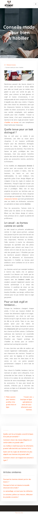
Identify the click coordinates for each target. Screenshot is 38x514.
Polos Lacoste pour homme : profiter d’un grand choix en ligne (11, 402)
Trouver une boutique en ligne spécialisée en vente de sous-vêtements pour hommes (26, 403)
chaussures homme (11, 199)
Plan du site (19, 513)
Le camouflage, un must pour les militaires (18, 491)
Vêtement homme (11, 65)
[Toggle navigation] (35, 4)
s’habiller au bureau (11, 122)
